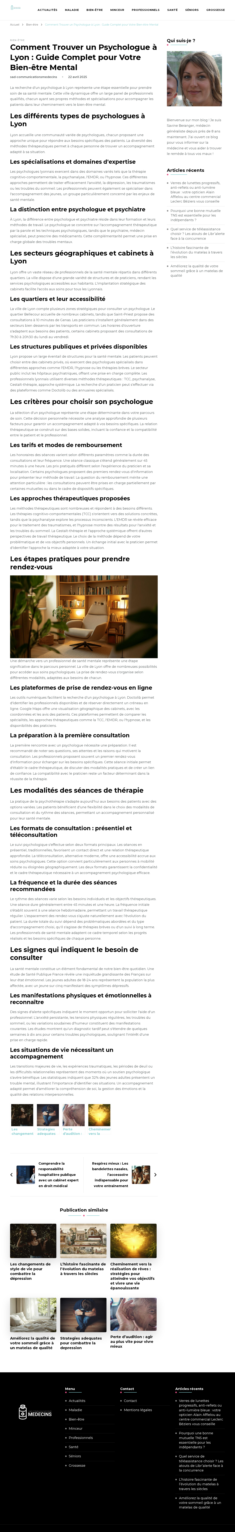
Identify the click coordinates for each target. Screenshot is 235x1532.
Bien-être (94, 10)
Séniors (192, 10)
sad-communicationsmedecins (33, 77)
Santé (172, 10)
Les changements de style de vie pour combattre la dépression (30, 1271)
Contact (130, 1401)
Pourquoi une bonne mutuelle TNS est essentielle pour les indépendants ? (196, 215)
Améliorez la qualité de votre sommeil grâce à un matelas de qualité (32, 1343)
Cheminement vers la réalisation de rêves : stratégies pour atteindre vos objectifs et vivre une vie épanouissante (132, 1276)
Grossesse (215, 10)
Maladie (72, 10)
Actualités (47, 10)
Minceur (117, 10)
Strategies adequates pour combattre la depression (81, 1343)
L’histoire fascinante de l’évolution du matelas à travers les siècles (83, 1269)
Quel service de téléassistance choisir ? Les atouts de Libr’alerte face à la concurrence (198, 233)
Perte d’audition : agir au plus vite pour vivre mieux (131, 1342)
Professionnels (146, 10)
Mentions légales (138, 1410)
